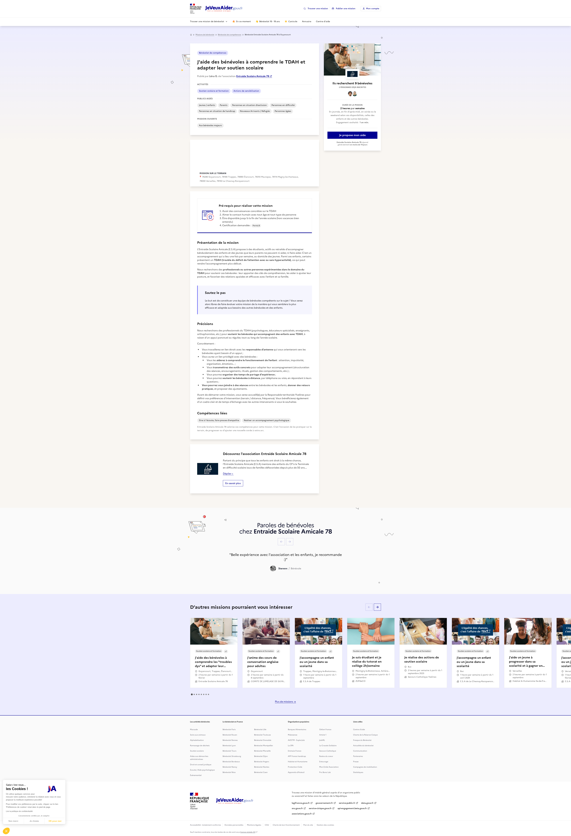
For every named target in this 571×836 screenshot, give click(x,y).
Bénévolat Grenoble (262, 740)
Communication (360, 751)
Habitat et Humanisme (297, 761)
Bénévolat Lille (260, 729)
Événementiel (195, 775)
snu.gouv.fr (297, 808)
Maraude (194, 729)
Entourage (323, 761)
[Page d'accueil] (224, 9)
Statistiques (358, 772)
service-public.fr (347, 803)
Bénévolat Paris (229, 729)
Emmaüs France (294, 751)
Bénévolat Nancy (230, 767)
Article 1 (322, 735)
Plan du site (308, 825)
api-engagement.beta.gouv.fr (352, 808)
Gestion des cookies (325, 825)
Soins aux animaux (198, 735)
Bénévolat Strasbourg (232, 756)
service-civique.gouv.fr (320, 808)
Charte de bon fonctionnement (286, 825)
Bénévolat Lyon (229, 745)
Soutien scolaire (197, 751)
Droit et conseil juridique (200, 764)
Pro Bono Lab (325, 772)
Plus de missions (284, 701)
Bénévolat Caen (261, 772)
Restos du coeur (326, 756)
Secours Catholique (327, 751)
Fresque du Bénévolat (362, 740)
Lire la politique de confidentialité (19, 811)
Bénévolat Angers (261, 761)
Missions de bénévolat (205, 34)
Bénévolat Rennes (230, 740)
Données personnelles (234, 825)
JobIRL (322, 740)
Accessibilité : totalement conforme (205, 825)
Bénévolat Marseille (262, 751)
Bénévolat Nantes (261, 767)
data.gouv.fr (367, 803)
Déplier (227, 473)
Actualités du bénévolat (363, 745)
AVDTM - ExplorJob (296, 740)
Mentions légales (254, 825)
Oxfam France (325, 729)
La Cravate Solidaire (328, 745)
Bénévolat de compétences (229, 34)
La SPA (291, 745)
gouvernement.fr (324, 803)
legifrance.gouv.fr (301, 803)
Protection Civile (295, 767)
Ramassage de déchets (200, 745)
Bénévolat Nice (229, 772)
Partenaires (358, 756)
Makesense (292, 735)
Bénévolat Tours (229, 751)
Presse (356, 761)
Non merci (13, 821)
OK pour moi (55, 821)
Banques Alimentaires (297, 729)
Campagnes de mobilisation (365, 767)
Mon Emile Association (329, 767)
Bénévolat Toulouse (262, 735)
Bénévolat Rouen (230, 735)
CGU (267, 825)
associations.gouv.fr (302, 813)
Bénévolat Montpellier (263, 745)
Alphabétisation (197, 740)
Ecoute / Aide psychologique (202, 770)
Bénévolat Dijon (261, 756)
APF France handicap (297, 756)
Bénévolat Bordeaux (231, 761)
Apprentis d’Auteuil (296, 772)
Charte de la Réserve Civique (365, 735)
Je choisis (34, 821)
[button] (6, 831)
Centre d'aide (359, 729)
